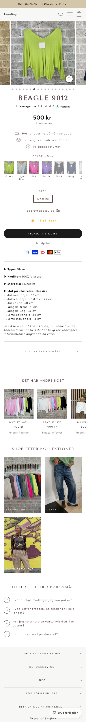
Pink (34, 167)
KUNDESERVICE (41, 667)
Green (9, 167)
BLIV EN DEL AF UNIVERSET (42, 706)
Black (59, 167)
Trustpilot (43, 243)
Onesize (43, 198)
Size (43, 191)
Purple (46, 167)
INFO (42, 680)
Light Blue (21, 167)
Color (43, 156)
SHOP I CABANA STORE (42, 653)
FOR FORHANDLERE (42, 693)
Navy (71, 167)
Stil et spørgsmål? (43, 351)
